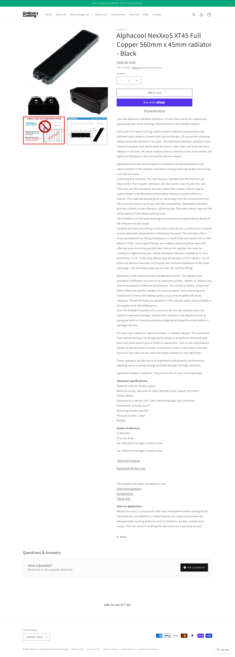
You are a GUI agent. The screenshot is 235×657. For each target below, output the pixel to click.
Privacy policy (93, 649)
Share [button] (123, 536)
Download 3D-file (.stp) (131, 468)
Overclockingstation (129, 489)
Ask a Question (196, 567)
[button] (80, 14)
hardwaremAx (125, 494)
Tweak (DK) (124, 498)
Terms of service (110, 649)
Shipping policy (128, 649)
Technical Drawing (128, 460)
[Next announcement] (211, 3)
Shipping (136, 67)
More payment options (154, 110)
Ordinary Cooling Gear (40, 649)
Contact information (148, 649)
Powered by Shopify (59, 649)
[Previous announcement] (24, 3)
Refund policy (78, 649)
